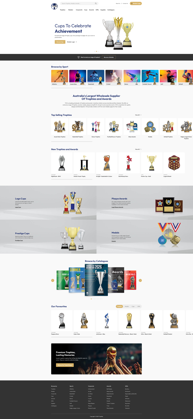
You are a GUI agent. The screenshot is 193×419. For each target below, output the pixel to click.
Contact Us (125, 3)
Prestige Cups (19, 240)
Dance (71, 398)
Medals (114, 241)
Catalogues (110, 10)
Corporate (79, 10)
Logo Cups (18, 207)
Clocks (89, 396)
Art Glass (90, 393)
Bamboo (127, 389)
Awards (91, 10)
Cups (85, 10)
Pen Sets (127, 406)
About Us (118, 3)
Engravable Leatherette (131, 393)
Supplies (103, 10)
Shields (108, 401)
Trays (108, 406)
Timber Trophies (111, 403)
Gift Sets (127, 398)
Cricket (71, 396)
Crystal (90, 398)
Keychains (127, 403)
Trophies (119, 306)
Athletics (72, 389)
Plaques (90, 406)
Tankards (127, 408)
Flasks (126, 396)
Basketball (72, 393)
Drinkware (127, 391)
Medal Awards (110, 393)
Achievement (91, 389)
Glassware (127, 401)
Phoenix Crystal (92, 408)
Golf (71, 403)
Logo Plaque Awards (117, 207)
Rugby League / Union (75, 408)
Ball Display (109, 389)
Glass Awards (110, 391)
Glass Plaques (91, 403)
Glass (89, 401)
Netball (71, 406)
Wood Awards (110, 408)
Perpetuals (109, 396)
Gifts (97, 10)
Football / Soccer (74, 401)
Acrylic (89, 391)
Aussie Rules (72, 391)
